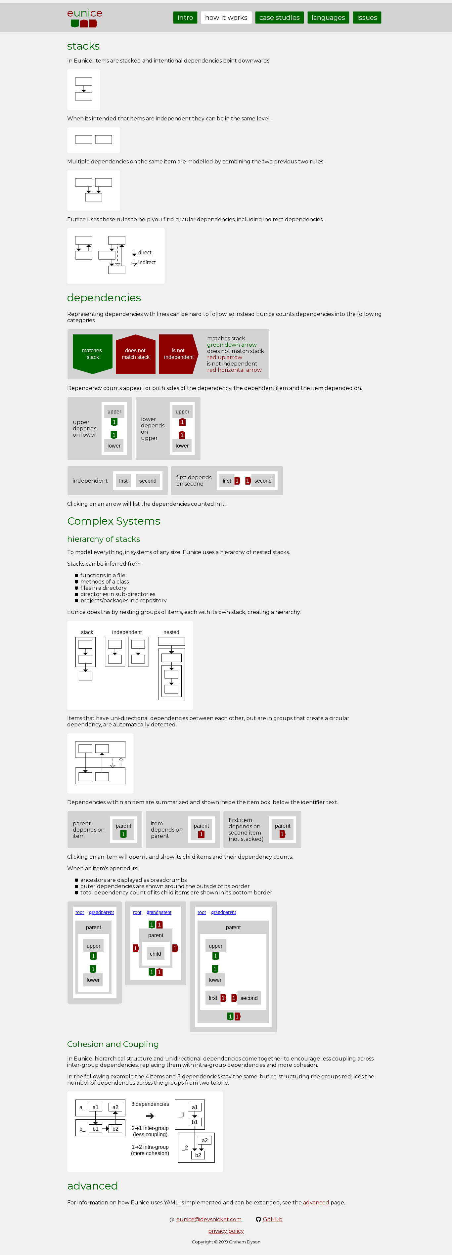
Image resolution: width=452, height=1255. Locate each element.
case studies (279, 18)
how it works (226, 18)
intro (185, 18)
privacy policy (226, 1231)
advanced (316, 1202)
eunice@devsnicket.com (209, 1219)
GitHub (273, 1219)
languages (328, 18)
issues (367, 18)
